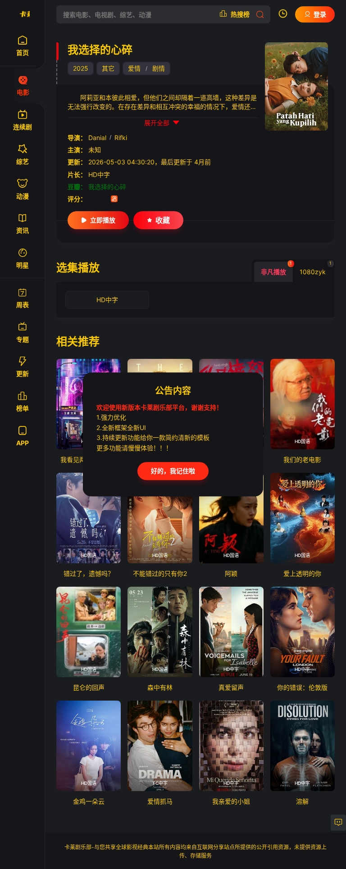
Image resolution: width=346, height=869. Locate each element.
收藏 (162, 220)
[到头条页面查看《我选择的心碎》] (125, 200)
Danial (97, 137)
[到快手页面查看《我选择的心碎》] (114, 200)
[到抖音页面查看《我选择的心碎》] (103, 200)
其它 (108, 68)
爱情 (134, 68)
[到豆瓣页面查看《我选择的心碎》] (91, 200)
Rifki (120, 137)
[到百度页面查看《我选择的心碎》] (136, 200)
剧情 (158, 68)
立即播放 (102, 220)
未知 (94, 150)
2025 (80, 68)
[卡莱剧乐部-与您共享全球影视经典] (22, 14)
